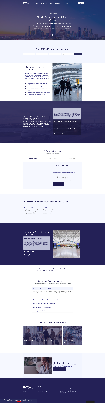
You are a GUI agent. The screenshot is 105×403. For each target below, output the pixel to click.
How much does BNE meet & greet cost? (42, 307)
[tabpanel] (52, 175)
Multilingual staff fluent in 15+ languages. (63, 125)
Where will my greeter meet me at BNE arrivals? (44, 288)
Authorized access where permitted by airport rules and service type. (66, 129)
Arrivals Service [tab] (33, 158)
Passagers (50, 52)
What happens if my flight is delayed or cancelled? (44, 303)
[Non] (35, 400)
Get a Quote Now (78, 54)
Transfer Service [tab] (72, 158)
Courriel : (63, 52)
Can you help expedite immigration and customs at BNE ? (46, 299)
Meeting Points (28, 255)
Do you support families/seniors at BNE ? (42, 311)
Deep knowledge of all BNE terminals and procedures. (66, 110)
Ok (18, 401)
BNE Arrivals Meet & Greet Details (58, 183)
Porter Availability (29, 251)
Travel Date (38, 52)
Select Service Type (26, 52)
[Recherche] (73, 3)
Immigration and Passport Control (33, 238)
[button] (37, 3)
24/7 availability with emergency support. (63, 133)
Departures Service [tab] (52, 158)
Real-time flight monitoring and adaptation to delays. (66, 121)
